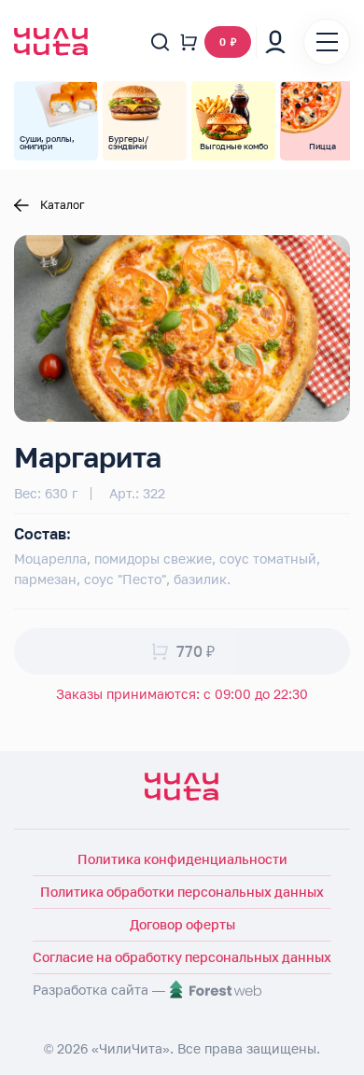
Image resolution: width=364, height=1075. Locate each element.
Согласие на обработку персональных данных (182, 957)
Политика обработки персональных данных (182, 892)
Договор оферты (182, 924)
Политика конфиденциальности (182, 859)
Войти (275, 42)
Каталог (62, 205)
